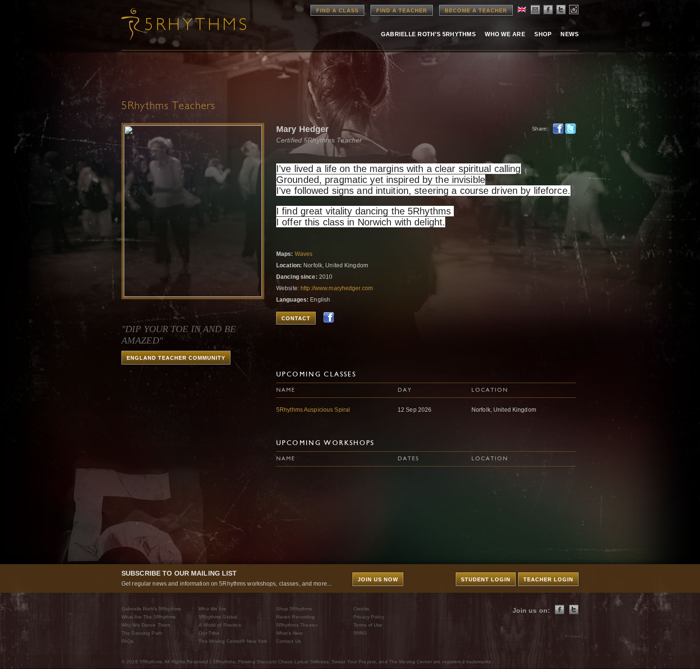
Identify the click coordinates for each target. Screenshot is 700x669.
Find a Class (337, 10)
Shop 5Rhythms (294, 608)
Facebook (558, 128)
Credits (361, 608)
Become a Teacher (476, 10)
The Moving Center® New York (233, 641)
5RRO (360, 633)
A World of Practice (220, 625)
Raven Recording (295, 616)
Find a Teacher (401, 10)
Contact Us (288, 641)
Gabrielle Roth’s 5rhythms (428, 34)
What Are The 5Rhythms (148, 616)
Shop (542, 34)
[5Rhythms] (173, 24)
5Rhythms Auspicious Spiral (313, 409)
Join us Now (378, 579)
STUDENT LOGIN (485, 579)
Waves (304, 254)
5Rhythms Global (218, 616)
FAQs (127, 641)
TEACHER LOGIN (548, 579)
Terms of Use (367, 625)
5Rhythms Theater (297, 625)
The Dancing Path (141, 633)
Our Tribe (209, 633)
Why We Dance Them (145, 625)
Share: (540, 129)
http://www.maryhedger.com (336, 288)
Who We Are (505, 34)
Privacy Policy (368, 616)
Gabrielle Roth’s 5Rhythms (151, 608)
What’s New (289, 633)
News (569, 34)
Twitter (570, 128)
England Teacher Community (176, 358)
